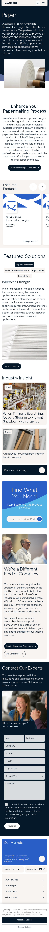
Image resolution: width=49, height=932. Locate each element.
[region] (24, 918)
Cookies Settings (24, 927)
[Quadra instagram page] (44, 869)
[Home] (10, 3)
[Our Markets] (42, 859)
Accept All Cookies (24, 920)
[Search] (38, 3)
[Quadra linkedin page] (40, 869)
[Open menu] (43, 3)
